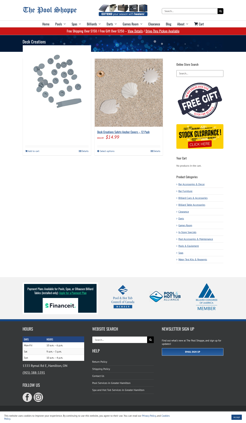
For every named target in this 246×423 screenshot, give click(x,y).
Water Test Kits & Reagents (192, 259)
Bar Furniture (185, 191)
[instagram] (38, 397)
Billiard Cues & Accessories (193, 198)
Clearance (183, 211)
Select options (107, 151)
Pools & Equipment (188, 246)
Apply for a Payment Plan (73, 293)
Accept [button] (236, 417)
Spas (180, 252)
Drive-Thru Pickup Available (162, 30)
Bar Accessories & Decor (191, 184)
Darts (181, 218)
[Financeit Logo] (60, 299)
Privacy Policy (149, 415)
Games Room (185, 225)
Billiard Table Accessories (191, 204)
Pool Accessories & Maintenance (195, 239)
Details (85, 151)
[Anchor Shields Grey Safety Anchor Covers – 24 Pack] (57, 79)
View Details (135, 30)
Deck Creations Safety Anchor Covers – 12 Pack (123, 132)
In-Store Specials (187, 232)
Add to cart (33, 151)
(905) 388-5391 (34, 372)
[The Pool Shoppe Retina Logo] (50, 8)
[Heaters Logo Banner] (123, 5)
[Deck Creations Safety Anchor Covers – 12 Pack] (129, 93)
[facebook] (27, 397)
